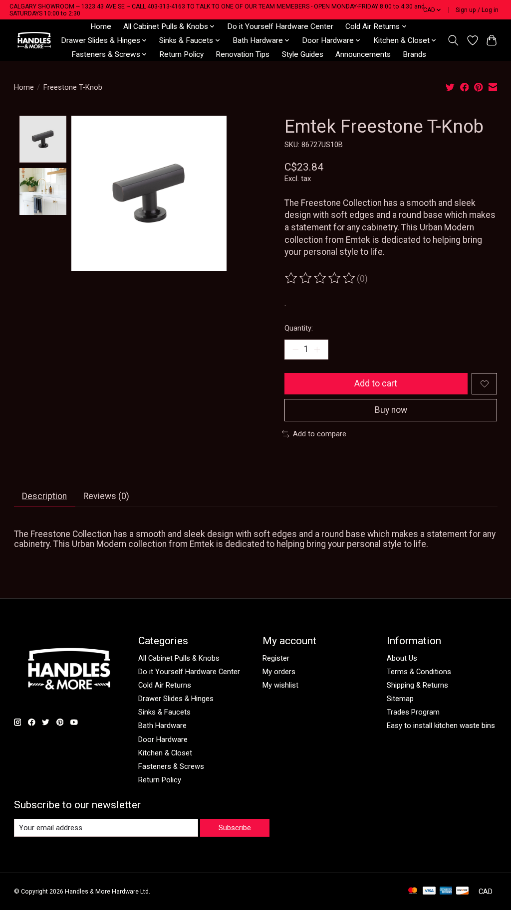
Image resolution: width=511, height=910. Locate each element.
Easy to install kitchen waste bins (441, 725)
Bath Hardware (162, 725)
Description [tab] (44, 496)
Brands (414, 54)
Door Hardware (163, 739)
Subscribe (235, 827)
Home (100, 26)
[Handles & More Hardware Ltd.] (34, 40)
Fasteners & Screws (171, 766)
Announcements (363, 54)
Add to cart (375, 383)
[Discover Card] (462, 891)
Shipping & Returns (417, 685)
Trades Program (413, 712)
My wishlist (280, 685)
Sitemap (400, 698)
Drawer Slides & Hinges (176, 698)
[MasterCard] (412, 891)
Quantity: (298, 328)
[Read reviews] (320, 278)
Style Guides (302, 54)
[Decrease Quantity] (295, 350)
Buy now (391, 410)
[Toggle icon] (453, 40)
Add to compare (319, 433)
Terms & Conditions (419, 671)
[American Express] (446, 891)
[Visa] (429, 891)
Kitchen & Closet (165, 752)
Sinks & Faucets (164, 712)
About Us (402, 658)
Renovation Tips (242, 54)
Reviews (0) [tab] (106, 496)
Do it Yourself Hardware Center (280, 26)
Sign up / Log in (477, 9)
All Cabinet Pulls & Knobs (179, 658)
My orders (278, 671)
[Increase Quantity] (317, 350)
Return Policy (181, 54)
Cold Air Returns (164, 685)
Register (275, 658)
